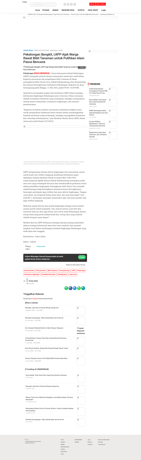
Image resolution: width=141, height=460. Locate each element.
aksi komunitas (29, 271)
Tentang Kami (101, 444)
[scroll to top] (134, 456)
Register (90, 442)
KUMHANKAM (78, 440)
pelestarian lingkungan (31, 274)
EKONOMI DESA (68, 10)
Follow (81, 257)
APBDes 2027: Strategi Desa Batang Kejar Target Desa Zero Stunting (42, 14)
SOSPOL (81, 10)
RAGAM (77, 442)
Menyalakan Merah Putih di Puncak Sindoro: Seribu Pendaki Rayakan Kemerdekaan (50, 409)
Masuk (92, 4)
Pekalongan (81, 271)
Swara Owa (73, 274)
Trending (90, 444)
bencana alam (41, 271)
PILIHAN (45, 10)
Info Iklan (100, 442)
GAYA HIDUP (93, 10)
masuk (35, 298)
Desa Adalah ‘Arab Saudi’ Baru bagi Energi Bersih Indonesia (46, 375)
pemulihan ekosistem (49, 274)
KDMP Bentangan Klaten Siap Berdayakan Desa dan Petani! (98, 113)
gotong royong (64, 271)
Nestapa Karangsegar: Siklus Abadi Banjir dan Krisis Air (45, 419)
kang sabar (33, 281)
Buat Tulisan (101, 4)
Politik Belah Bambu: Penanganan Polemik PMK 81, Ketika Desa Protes (98, 91)
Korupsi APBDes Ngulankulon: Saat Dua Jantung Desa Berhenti (97, 123)
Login (103, 10)
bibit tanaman (52, 271)
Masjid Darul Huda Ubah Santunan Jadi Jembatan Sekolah (98, 134)
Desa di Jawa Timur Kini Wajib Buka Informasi (78, 14)
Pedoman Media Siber (104, 440)
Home (37, 10)
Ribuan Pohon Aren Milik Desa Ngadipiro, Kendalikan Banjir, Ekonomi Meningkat (49, 398)
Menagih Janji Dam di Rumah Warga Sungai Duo (42, 386)
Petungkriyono (62, 274)
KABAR (55, 10)
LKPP (73, 271)
